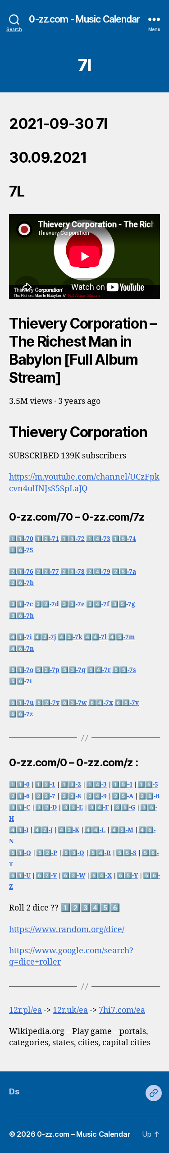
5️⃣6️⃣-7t (20, 681)
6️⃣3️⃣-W (73, 875)
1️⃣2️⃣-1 (45, 784)
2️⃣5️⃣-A (122, 796)
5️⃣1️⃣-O (20, 853)
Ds (14, 1091)
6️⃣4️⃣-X (101, 875)
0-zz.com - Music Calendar (84, 19)
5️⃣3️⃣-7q (73, 670)
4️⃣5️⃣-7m (121, 637)
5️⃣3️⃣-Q (73, 853)
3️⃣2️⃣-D (46, 807)
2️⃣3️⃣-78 (72, 572)
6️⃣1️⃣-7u (21, 703)
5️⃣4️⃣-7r (99, 670)
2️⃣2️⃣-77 (47, 572)
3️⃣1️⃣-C (19, 807)
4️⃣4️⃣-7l (95, 637)
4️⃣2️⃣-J (43, 830)
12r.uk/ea (70, 1010)
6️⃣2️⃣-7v (47, 703)
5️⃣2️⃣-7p (47, 670)
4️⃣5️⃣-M (121, 830)
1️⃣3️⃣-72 (72, 539)
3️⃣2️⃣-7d (46, 604)
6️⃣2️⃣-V (46, 875)
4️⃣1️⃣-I (18, 830)
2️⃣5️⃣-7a (124, 572)
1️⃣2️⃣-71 (47, 539)
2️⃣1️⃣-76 (21, 572)
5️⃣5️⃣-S (126, 853)
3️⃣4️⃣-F (98, 807)
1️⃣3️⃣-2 (70, 784)
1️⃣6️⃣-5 (147, 784)
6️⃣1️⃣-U (20, 875)
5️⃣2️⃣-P (46, 853)
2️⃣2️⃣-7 (45, 796)
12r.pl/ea (25, 1010)
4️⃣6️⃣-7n (21, 649)
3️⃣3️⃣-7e (72, 604)
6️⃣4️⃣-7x (100, 703)
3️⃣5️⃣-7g (123, 604)
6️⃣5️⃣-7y (126, 703)
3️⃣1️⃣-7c (21, 604)
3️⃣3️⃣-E (72, 807)
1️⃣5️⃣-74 (124, 539)
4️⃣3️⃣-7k (70, 637)
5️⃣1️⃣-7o (21, 670)
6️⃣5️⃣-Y (127, 875)
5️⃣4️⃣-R (100, 853)
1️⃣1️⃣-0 (19, 784)
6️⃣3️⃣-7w (74, 703)
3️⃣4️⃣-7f (98, 604)
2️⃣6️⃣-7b (21, 583)
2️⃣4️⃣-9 (96, 796)
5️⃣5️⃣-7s (124, 670)
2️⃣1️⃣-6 (19, 796)
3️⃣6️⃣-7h (21, 616)
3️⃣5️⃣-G (124, 807)
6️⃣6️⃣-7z (21, 714)
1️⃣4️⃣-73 (98, 539)
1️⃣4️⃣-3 (96, 784)
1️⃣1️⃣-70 (21, 539)
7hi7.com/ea (122, 1010)
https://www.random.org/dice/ (66, 929)
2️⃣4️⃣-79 (98, 572)
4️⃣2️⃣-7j (44, 637)
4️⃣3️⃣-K (68, 830)
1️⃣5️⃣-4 (122, 784)
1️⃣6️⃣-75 (21, 550)
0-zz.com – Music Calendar (83, 1134)
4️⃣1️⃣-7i (20, 637)
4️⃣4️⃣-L (94, 830)
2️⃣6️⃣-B (149, 796)
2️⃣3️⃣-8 (70, 796)
